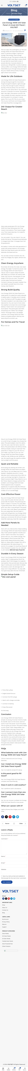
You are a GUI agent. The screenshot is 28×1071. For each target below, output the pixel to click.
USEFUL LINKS (6, 916)
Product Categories (8, 931)
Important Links (7, 902)
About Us (4, 907)
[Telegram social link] (18, 2)
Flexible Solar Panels (7, 941)
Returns (4, 924)
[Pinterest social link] (14, 2)
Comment (4, 839)
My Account (5, 919)
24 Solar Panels (6, 938)
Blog (3, 912)
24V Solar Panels (17, 13)
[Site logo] (14, 5)
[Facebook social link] (10, 2)
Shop (3, 905)
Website (3, 869)
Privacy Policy (6, 921)
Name (3, 856)
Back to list (14, 823)
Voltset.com (8, 31)
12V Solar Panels (6, 936)
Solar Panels (5, 933)
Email (3, 863)
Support (4, 927)
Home (8, 13)
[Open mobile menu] (1, 5)
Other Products (6, 946)
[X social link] (12, 2)
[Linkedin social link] (16, 2)
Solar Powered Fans (7, 943)
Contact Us (5, 910)
